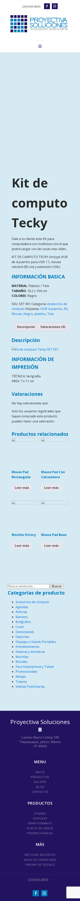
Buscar (57, 586)
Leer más (22, 488)
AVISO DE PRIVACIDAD (40, 859)
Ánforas (21, 612)
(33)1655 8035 (32, 6)
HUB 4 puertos (51, 309)
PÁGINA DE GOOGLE (40, 864)
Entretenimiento (27, 647)
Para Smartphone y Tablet (35, 667)
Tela (50, 314)
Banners (22, 617)
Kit (66, 309)
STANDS (40, 813)
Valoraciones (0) (52, 327)
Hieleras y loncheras (30, 652)
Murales (22, 661)
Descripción (26, 327)
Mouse (17, 314)
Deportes (22, 637)
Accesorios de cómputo (32, 602)
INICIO (40, 772)
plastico (40, 314)
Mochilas (22, 657)
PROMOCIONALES (40, 833)
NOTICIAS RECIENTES (40, 854)
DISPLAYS (40, 818)
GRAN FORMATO (40, 823)
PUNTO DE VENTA (40, 828)
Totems (21, 681)
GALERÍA (40, 781)
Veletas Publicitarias (30, 686)
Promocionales (26, 671)
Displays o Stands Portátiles (36, 642)
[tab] (26, 327)
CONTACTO (40, 791)
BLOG (40, 786)
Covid (19, 627)
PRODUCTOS (40, 776)
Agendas (22, 607)
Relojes (21, 676)
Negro (28, 314)
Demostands (25, 632)
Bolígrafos (23, 622)
